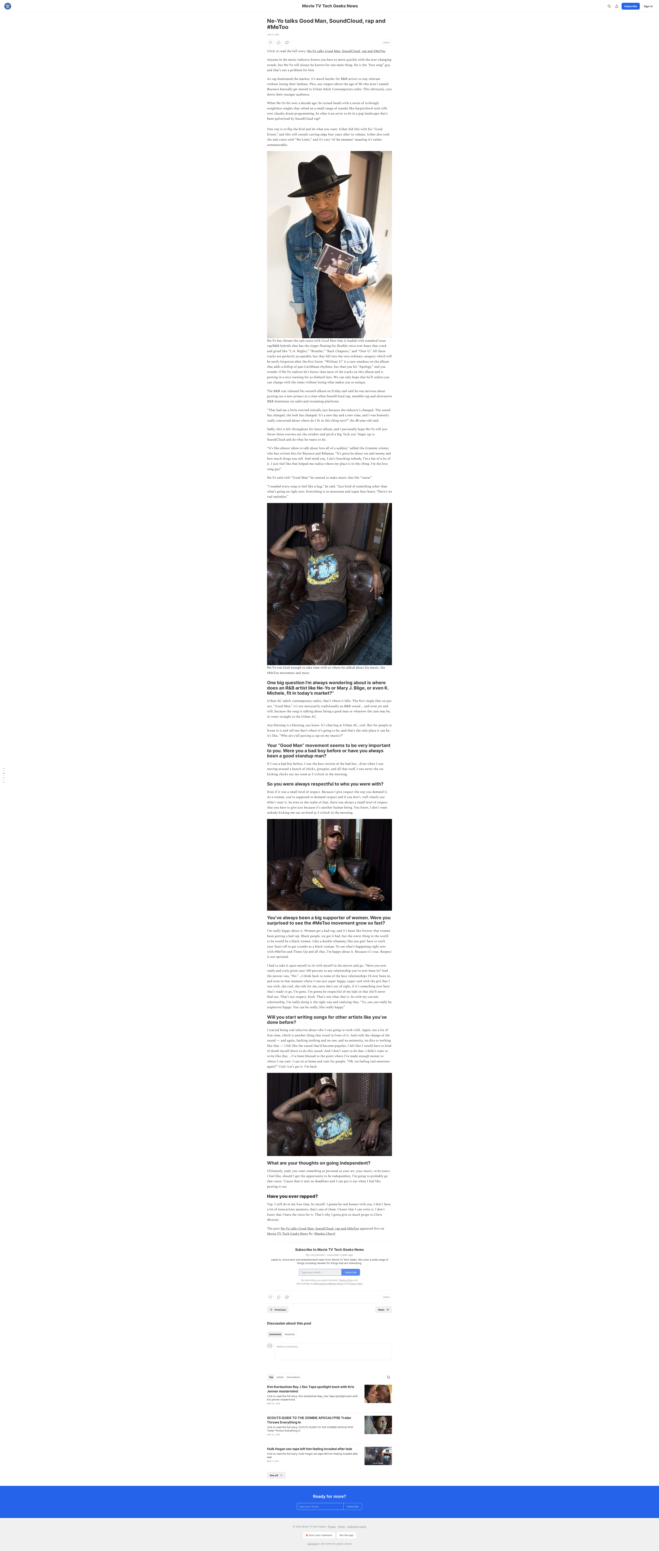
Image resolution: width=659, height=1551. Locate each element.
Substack (312, 1543)
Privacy (332, 1526)
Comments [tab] (275, 1334)
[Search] (609, 6)
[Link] (262, 688)
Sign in (648, 6)
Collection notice (356, 1526)
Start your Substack (320, 1535)
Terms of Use (346, 1280)
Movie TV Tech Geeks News (287, 1233)
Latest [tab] (280, 1377)
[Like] (270, 42)
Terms (341, 1526)
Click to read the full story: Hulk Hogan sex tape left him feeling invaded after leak (312, 1455)
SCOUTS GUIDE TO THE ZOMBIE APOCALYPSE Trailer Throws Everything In (309, 1420)
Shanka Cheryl (324, 1233)
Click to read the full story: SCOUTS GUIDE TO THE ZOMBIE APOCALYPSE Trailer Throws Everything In (310, 1428)
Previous (280, 1309)
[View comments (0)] (278, 42)
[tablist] (282, 1334)
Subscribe (630, 6)
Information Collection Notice (328, 1283)
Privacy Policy (355, 1283)
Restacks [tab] (290, 1334)
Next (381, 1309)
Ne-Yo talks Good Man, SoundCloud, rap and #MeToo (346, 51)
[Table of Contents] (3, 775)
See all (274, 1475)
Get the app (346, 1535)
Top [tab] (271, 1377)
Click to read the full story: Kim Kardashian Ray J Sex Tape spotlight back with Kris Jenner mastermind (312, 1397)
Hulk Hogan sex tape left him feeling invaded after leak (309, 1449)
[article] (329, 1397)
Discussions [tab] (293, 1377)
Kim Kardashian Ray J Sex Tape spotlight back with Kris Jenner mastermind (310, 1389)
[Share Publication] (616, 6)
